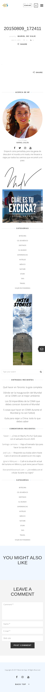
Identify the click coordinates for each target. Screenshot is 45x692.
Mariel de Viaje (27, 36)
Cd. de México (22, 240)
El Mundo (22, 250)
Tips (22, 278)
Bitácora (22, 236)
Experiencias (22, 255)
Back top (20, 684)
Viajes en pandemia (22, 288)
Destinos (22, 245)
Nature (22, 269)
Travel (22, 283)
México (22, 264)
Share (23, 44)
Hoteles (22, 259)
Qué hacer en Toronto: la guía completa (22, 387)
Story (22, 274)
